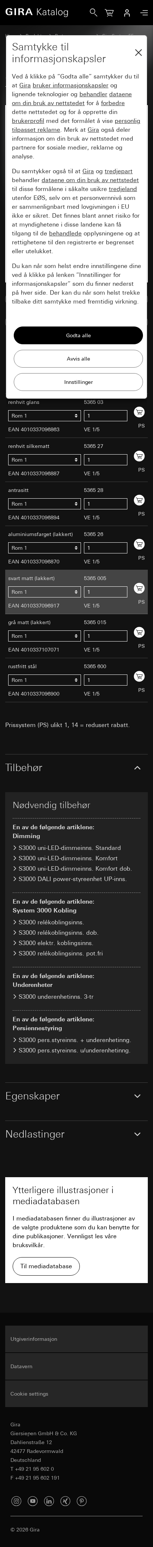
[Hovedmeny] (142, 12)
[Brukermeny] (127, 13)
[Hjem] (47, 12)
